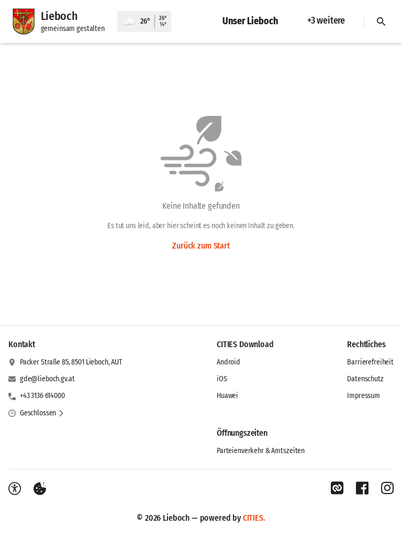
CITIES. (254, 518)
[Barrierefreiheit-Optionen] (14, 488)
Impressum (363, 395)
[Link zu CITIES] (337, 488)
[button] (42, 413)
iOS (222, 378)
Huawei (227, 395)
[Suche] (381, 21)
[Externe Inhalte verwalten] (40, 488)
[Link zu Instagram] (387, 488)
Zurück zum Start (200, 246)
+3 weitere (326, 20)
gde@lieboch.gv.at (47, 378)
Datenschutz (365, 378)
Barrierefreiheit (370, 362)
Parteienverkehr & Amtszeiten (261, 450)
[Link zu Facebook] (362, 488)
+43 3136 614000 (42, 395)
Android (228, 362)
